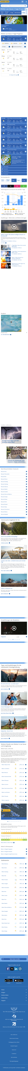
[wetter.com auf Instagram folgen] (20, 968)
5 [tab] (17, 639)
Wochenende (18, 12)
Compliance (14, 1053)
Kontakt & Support (14, 1046)
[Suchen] (25, 5)
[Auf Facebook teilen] (4, 186)
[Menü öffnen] (26, 1)
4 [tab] (15, 639)
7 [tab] (20, 821)
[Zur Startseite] (5, 1)
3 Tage (11, 12)
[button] (14, 38)
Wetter (2, 989)
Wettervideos (4, 998)
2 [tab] (11, 639)
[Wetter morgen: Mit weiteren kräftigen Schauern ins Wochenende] (14, 226)
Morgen (7, 12)
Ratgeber (3, 1000)
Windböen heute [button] (4, 332)
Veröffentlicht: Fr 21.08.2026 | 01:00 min (8, 241)
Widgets (3, 992)
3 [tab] (13, 639)
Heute (2, 12)
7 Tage (23, 12)
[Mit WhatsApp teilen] (23, 186)
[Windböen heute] (14, 323)
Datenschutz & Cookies (14, 1038)
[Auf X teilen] (10, 186)
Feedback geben (12, 30)
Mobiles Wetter (4, 995)
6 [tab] (19, 639)
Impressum (14, 1049)
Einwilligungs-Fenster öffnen (14, 1042)
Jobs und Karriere (14, 1034)
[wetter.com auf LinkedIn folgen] (16, 968)
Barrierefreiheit (14, 1057)
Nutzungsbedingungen (14, 1061)
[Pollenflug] (22, 2)
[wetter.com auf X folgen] (12, 969)
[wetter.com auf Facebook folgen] (8, 968)
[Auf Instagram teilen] (17, 186)
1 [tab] (9, 639)
